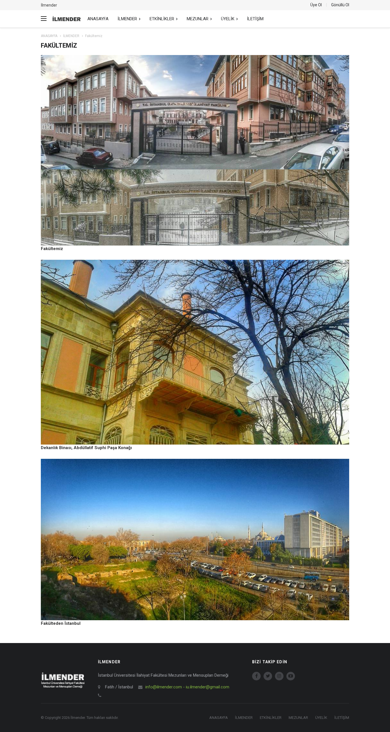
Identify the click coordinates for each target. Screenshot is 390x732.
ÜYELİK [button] (228, 18)
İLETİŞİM (255, 18)
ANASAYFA (97, 18)
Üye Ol (316, 5)
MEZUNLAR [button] (198, 18)
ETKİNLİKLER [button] (162, 18)
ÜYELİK (321, 717)
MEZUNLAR (298, 717)
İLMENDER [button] (128, 18)
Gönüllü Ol (340, 5)
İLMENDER (71, 36)
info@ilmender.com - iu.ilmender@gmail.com (187, 687)
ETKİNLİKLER (271, 717)
